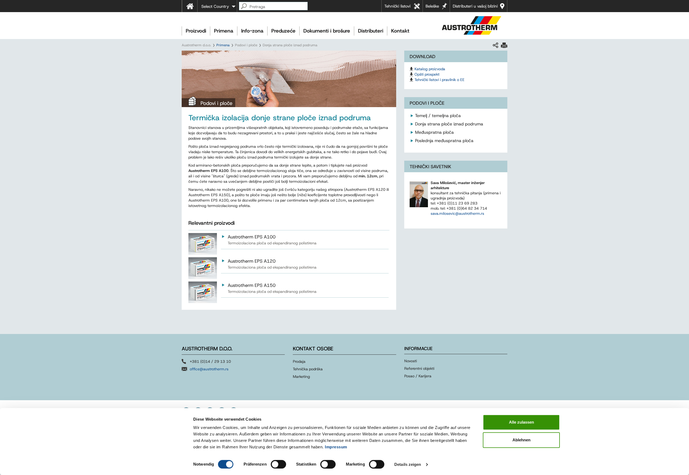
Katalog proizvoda (429, 68)
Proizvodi (196, 30)
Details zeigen (407, 464)
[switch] (278, 464)
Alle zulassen (521, 422)
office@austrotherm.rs (209, 369)
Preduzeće (283, 30)
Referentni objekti (419, 368)
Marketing (301, 376)
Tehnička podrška (308, 369)
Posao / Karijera (417, 376)
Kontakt (400, 30)
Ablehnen (521, 440)
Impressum (336, 447)
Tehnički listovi (397, 6)
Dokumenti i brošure (326, 30)
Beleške (432, 6)
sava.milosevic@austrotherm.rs (457, 213)
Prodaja (299, 361)
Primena (223, 30)
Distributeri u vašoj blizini (475, 6)
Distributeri (370, 30)
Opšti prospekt (427, 74)
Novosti (410, 360)
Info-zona (252, 30)
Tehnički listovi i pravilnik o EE (439, 79)
